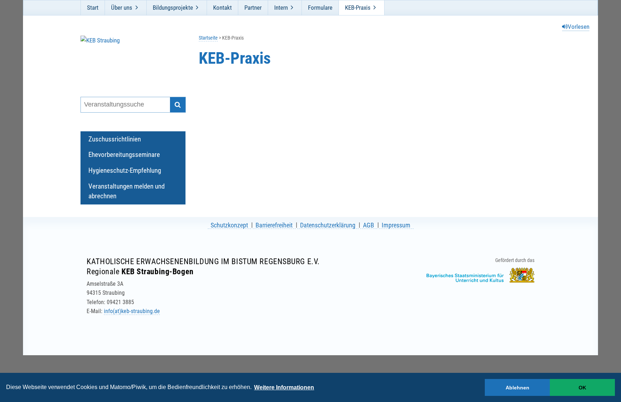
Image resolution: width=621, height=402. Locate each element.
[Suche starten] (177, 105)
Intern (281, 7)
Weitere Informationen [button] (284, 387)
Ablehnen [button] (517, 387)
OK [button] (582, 387)
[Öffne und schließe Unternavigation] (136, 7)
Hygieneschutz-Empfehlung (124, 170)
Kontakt (222, 7)
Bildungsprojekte (173, 7)
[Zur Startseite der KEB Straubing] (128, 57)
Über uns (121, 7)
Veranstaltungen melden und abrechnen (126, 191)
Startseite (208, 38)
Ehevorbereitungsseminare (124, 154)
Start (92, 7)
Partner (253, 7)
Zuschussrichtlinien (114, 139)
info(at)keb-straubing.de (132, 311)
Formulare (320, 7)
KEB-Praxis (358, 7)
